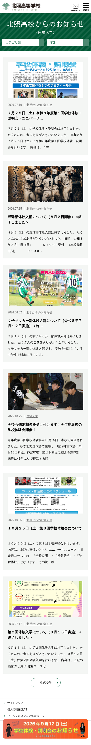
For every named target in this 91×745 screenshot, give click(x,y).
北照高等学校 (21, 6)
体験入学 (32, 416)
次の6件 (45, 682)
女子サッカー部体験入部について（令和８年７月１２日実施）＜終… (45, 323)
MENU (86, 7)
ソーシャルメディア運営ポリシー (27, 716)
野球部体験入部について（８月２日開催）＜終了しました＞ (45, 219)
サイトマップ (15, 702)
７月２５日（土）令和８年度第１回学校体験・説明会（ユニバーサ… (45, 115)
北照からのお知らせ (39, 104)
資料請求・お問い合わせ (75, 7)
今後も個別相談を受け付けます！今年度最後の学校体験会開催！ (45, 427)
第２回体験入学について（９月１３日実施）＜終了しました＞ (45, 634)
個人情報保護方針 (17, 709)
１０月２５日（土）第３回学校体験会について (45, 528)
